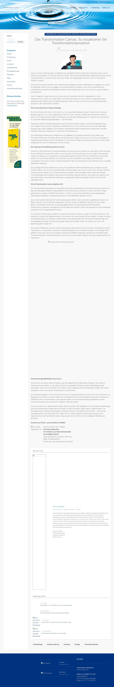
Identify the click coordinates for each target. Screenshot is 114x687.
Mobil (9, 78)
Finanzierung (11, 57)
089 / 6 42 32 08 (57, 509)
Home (50, 23)
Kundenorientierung (53, 644)
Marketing (10, 74)
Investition (10, 64)
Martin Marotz (62, 672)
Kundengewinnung (13, 71)
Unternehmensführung (14, 88)
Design (9, 53)
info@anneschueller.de (68, 509)
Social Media (11, 81)
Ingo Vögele (61, 662)
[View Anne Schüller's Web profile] (49, 522)
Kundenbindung (60, 23)
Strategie (77, 644)
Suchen (9, 36)
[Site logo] (11, 7)
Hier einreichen (12, 105)
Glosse (9, 60)
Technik (9, 85)
